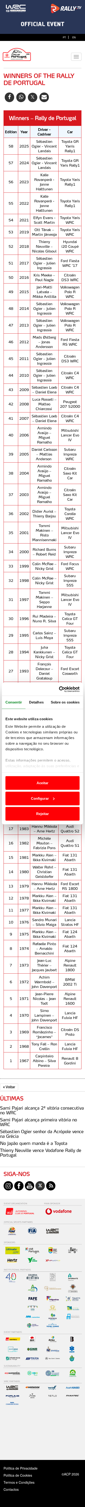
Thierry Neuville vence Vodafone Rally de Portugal (40, 1153)
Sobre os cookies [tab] (65, 702)
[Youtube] (29, 1185)
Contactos (16, 1489)
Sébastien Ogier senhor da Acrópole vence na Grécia (42, 1134)
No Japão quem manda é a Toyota (33, 1143)
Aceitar (42, 783)
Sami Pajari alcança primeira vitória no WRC (38, 1122)
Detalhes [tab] (36, 702)
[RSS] (50, 1185)
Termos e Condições (19, 1482)
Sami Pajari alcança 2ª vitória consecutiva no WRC (42, 1110)
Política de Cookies (18, 1475)
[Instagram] (8, 1185)
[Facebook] (19, 1185)
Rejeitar (42, 814)
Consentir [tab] (13, 702)
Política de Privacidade (21, 1468)
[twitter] (40, 1185)
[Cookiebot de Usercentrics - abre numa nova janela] (60, 689)
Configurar (40, 798)
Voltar (9, 1087)
